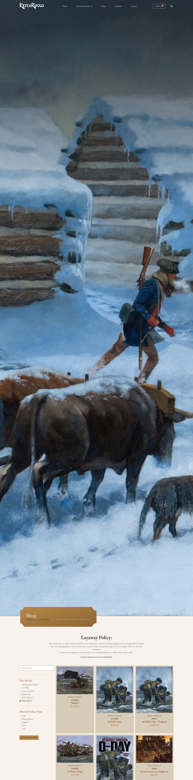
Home (64, 6)
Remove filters (29, 737)
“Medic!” (74, 703)
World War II (75, 697)
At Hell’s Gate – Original (154, 721)
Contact (134, 6)
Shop (103, 6)
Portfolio (118, 6)
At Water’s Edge (75, 771)
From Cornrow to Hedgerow (154, 771)
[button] (172, 6)
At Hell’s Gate (115, 721)
